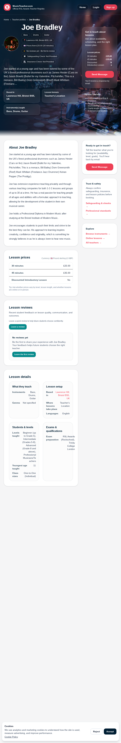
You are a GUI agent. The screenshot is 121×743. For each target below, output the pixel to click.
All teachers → (93, 242)
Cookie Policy (11, 737)
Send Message (99, 74)
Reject (96, 731)
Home (83, 7)
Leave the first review (24, 354)
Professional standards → (98, 212)
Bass (25, 35)
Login (96, 7)
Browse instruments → (98, 233)
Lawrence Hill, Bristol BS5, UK (20, 97)
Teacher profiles (19, 20)
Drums (36, 35)
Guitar (46, 35)
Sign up (110, 7)
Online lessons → (95, 238)
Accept (110, 731)
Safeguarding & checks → (98, 205)
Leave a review (18, 327)
